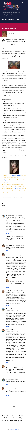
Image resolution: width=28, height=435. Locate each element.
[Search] (22, 2)
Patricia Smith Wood (10, 329)
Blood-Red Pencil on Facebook (13, 422)
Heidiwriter (8, 388)
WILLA (16, 186)
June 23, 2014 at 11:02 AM (16, 281)
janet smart (8, 236)
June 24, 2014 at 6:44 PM (17, 388)
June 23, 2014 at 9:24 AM (12, 310)
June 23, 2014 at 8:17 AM (17, 290)
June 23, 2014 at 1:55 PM (13, 379)
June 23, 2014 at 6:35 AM (18, 245)
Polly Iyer (8, 215)
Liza (6, 379)
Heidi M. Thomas (6, 199)
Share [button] (3, 205)
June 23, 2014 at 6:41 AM (18, 254)
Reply (7, 233)
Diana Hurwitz (9, 245)
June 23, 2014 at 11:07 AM (17, 365)
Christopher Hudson (10, 308)
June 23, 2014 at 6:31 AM (16, 215)
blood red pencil (9, 197)
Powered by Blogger (15, 429)
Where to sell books (7, 200)
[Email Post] (2, 203)
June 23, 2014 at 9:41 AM (12, 331)
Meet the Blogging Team (8, 19)
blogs (5, 180)
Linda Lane (12, 280)
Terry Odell (8, 290)
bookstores (18, 197)
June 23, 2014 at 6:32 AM (17, 236)
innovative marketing (16, 199)
